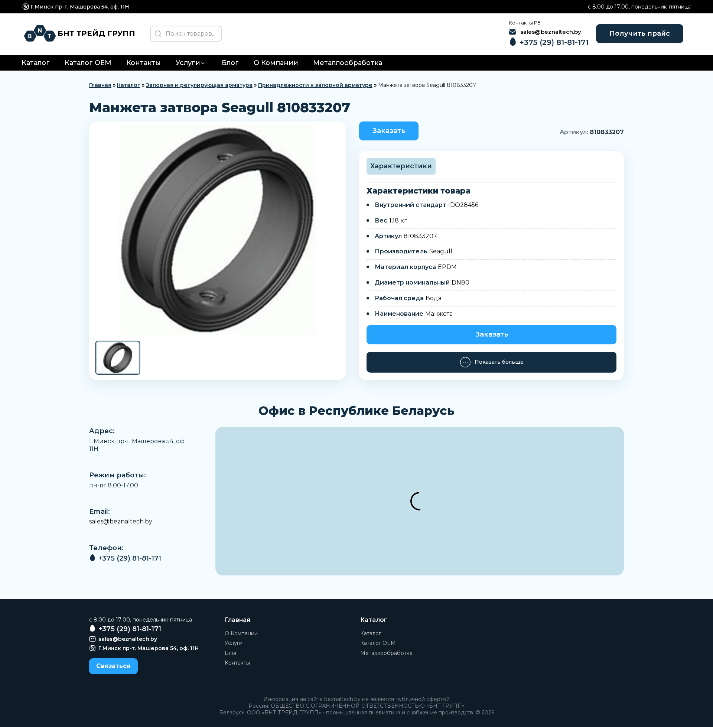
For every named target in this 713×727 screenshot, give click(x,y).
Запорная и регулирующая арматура (199, 85)
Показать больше (499, 361)
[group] (217, 230)
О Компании (276, 63)
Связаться (113, 665)
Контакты (143, 63)
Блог (230, 63)
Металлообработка (347, 63)
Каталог (36, 63)
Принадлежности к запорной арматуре (315, 85)
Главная (100, 85)
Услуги (188, 63)
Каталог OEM (88, 63)
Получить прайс (639, 33)
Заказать (388, 131)
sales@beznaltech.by (120, 521)
